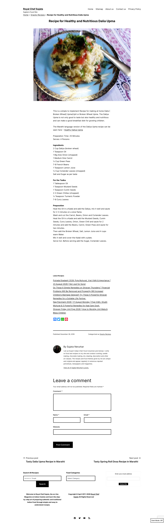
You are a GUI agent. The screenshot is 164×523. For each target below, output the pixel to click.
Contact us (121, 9)
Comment (57, 391)
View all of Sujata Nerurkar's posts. (76, 368)
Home (90, 9)
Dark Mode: (155, 520)
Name (56, 415)
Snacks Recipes (38, 15)
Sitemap (99, 9)
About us (109, 9)
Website (56, 427)
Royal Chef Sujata (33, 9)
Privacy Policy (134, 9)
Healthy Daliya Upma (73, 130)
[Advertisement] (82, 258)
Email (86, 415)
